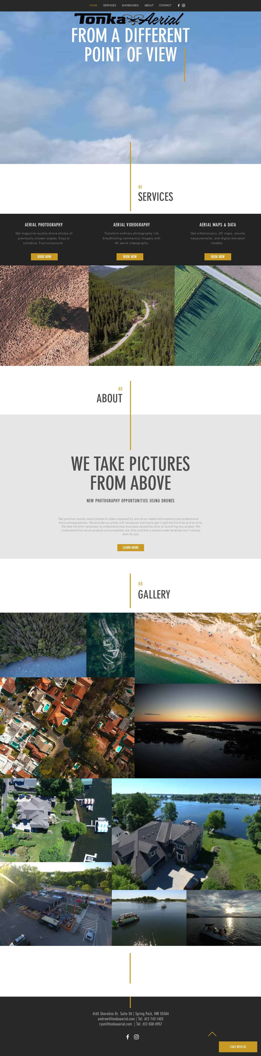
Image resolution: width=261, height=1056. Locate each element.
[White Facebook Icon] (179, 5)
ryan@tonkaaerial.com (115, 1024)
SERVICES (155, 197)
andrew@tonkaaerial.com (116, 1018)
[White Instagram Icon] (184, 5)
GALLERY (154, 594)
